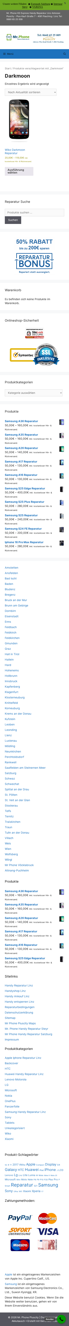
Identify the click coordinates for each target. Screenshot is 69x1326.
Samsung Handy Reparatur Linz (25, 1112)
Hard (8, 665)
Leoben (10, 724)
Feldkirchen (12, 638)
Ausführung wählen (16, 171)
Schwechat (12, 784)
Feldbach (11, 627)
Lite (25, 1175)
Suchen (13, 220)
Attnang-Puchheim (17, 870)
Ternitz (9, 816)
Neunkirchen (13, 751)
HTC (7, 1068)
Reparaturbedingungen (19, 1007)
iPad (41, 1170)
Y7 (42, 1191)
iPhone (50, 1170)
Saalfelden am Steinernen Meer (25, 767)
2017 (15, 1164)
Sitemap (10, 1018)
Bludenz (10, 589)
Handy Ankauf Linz (17, 996)
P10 (41, 1179)
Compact (40, 1165)
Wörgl (8, 859)
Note (30, 1179)
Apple (30, 1164)
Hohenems (12, 670)
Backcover (11, 1063)
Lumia (31, 1175)
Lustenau (11, 740)
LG (7, 1084)
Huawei (32, 1169)
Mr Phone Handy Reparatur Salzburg (28, 1034)
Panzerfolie (12, 1106)
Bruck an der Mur (16, 600)
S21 (35, 1185)
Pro (56, 1179)
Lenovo (9, 1175)
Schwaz (10, 778)
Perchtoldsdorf (14, 757)
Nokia (8, 1095)
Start (8, 68)
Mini (18, 1179)
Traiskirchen (12, 821)
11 (11, 1165)
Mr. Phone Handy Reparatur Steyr (26, 1028)
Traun (8, 827)
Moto (24, 1179)
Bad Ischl (11, 578)
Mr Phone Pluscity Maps (20, 1023)
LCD (60, 1170)
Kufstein (10, 719)
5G (6, 1165)
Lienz (8, 735)
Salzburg (10, 773)
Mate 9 (47, 1175)
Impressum (12, 1039)
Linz (20, 1175)
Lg (16, 1175)
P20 (46, 1179)
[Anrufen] (61, 1319)
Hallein (9, 659)
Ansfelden (11, 573)
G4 (58, 1164)
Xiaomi (9, 1139)
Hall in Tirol (12, 654)
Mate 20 (54, 1175)
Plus (50, 1179)
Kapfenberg (12, 686)
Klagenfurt (11, 692)
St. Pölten (11, 794)
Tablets (9, 1122)
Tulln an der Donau (17, 832)
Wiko (8, 1133)
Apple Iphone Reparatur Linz (23, 1057)
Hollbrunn (11, 675)
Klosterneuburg (15, 697)
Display (50, 1164)
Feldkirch (10, 632)
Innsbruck (11, 681)
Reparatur (22, 1185)
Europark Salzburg (40, 4)
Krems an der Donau (18, 713)
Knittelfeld (11, 702)
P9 (38, 1179)
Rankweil (10, 762)
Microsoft (11, 1090)
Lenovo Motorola (15, 1079)
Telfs (8, 811)
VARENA (37, 7)
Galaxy (11, 1169)
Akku (22, 1164)
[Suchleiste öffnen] (64, 54)
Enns (8, 621)
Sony (8, 1117)
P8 (35, 1179)
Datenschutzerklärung (19, 1012)
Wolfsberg (11, 854)
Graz (8, 648)
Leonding (11, 729)
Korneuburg (12, 708)
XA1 (20, 1191)
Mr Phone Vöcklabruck (19, 865)
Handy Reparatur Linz (19, 985)
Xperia (36, 1191)
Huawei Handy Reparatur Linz (24, 1074)
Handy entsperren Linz (19, 1001)
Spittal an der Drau (17, 789)
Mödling (10, 746)
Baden (9, 583)
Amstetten (11, 567)
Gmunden (11, 643)
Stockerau (11, 805)
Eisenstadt (11, 616)
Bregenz (10, 594)
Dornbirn (10, 611)
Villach (9, 838)
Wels (8, 843)
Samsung (48, 1185)
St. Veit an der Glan (17, 800)
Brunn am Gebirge (16, 605)
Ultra (16, 1191)
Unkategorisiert (15, 1128)
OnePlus (10, 1101)
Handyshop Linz (15, 990)
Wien (8, 848)
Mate (41, 1175)
